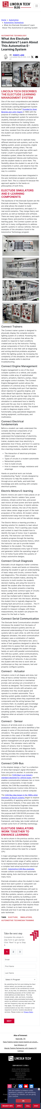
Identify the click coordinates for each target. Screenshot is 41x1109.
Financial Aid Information (20, 1071)
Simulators (26, 917)
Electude (13, 917)
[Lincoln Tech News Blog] (17, 5)
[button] (21, 245)
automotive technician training (17, 920)
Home (3, 20)
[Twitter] (32, 56)
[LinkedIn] (31, 1086)
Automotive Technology (14, 22)
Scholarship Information (20, 1069)
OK (23, 1101)
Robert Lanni (18, 55)
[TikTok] (15, 1086)
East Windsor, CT (20, 1045)
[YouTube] (26, 1086)
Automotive (13, 20)
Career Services (20, 1075)
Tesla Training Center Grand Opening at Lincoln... (20, 1042)
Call (28, 1106)
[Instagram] (9, 1086)
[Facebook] (20, 1086)
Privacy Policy (28, 1012)
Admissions (20, 1077)
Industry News (20, 1073)
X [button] (39, 1089)
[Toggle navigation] (37, 6)
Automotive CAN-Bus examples (21, 869)
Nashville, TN (20, 1039)
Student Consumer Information (20, 1079)
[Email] (36, 56)
